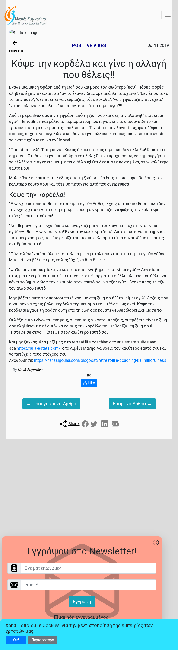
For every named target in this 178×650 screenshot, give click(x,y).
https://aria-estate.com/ (38, 348)
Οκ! (16, 640)
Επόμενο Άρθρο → (132, 404)
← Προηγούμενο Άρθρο (51, 404)
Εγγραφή (82, 601)
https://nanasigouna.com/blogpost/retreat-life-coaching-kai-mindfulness (100, 360)
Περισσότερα (42, 640)
